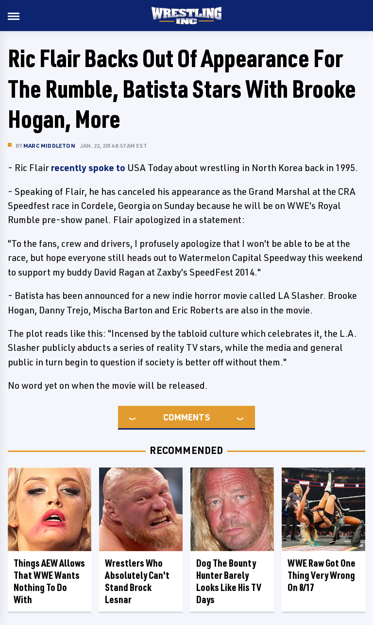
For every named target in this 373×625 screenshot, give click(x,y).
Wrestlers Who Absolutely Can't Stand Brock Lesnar (137, 581)
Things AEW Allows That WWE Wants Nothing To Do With (49, 581)
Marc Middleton (49, 145)
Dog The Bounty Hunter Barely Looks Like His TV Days (228, 581)
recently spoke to (88, 168)
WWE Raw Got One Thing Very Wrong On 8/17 (322, 575)
